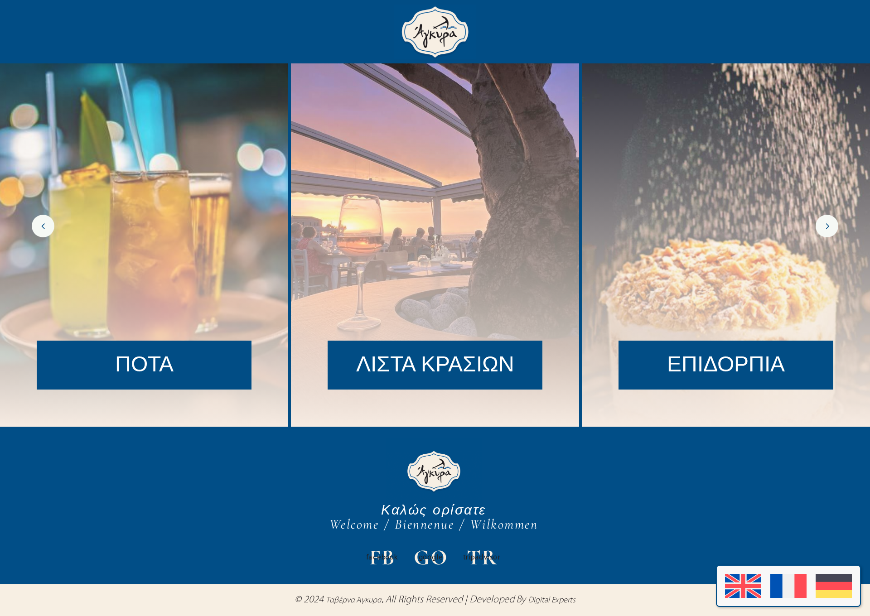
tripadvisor (482, 557)
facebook (382, 557)
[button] (43, 226)
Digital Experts (551, 601)
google (431, 557)
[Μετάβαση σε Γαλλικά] (788, 585)
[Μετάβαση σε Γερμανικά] (833, 585)
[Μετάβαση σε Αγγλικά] (743, 585)
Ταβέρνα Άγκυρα (354, 601)
